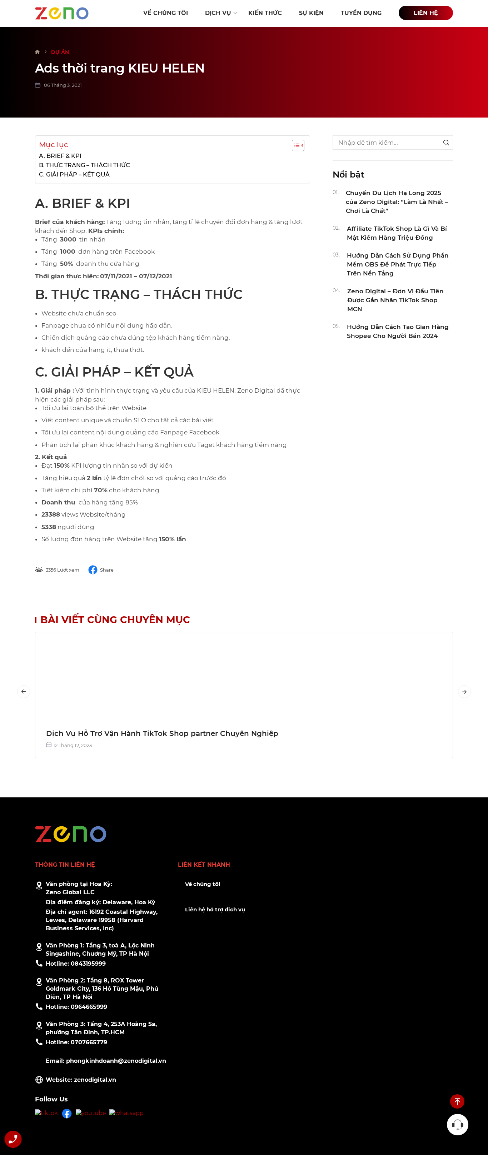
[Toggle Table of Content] (295, 145)
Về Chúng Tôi (165, 13)
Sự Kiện (311, 13)
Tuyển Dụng (361, 13)
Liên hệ (426, 13)
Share (107, 570)
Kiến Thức (265, 13)
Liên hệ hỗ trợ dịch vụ (215, 909)
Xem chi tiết (244, 675)
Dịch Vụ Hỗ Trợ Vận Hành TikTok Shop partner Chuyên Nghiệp (162, 733)
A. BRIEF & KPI (60, 155)
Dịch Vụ (218, 13)
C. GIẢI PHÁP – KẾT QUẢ (74, 174)
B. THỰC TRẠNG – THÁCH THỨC (84, 165)
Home (37, 52)
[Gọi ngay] (12, 1140)
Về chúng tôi (202, 884)
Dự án (60, 52)
